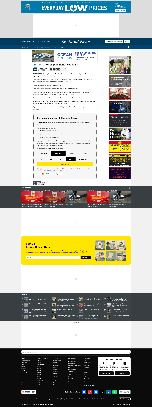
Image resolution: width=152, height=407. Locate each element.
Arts (22, 364)
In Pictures (55, 379)
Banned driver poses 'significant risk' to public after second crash (38, 298)
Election (23, 385)
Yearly (86, 153)
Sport (38, 384)
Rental (70, 386)
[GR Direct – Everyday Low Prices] (76, 7)
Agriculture (24, 362)
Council (23, 379)
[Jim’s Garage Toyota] (120, 120)
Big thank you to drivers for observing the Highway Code (119, 310)
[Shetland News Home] (76, 44)
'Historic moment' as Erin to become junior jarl (64, 310)
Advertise (32, 399)
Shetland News (42, 68)
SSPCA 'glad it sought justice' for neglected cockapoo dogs (92, 298)
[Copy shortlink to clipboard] (59, 69)
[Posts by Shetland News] (35, 69)
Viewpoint (55, 371)
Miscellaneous (87, 362)
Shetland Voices (57, 383)
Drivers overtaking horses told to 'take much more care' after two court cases (65, 305)
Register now (106, 373)
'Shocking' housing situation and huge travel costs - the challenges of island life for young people (119, 300)
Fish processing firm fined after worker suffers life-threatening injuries (37, 311)
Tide (85, 369)
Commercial (72, 361)
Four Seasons (72, 358)
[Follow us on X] (102, 392)
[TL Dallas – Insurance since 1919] (120, 81)
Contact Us (24, 399)
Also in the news (25, 360)
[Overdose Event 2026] (120, 57)
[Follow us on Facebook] (84, 392)
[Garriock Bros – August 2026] (120, 147)
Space (38, 382)
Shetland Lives (56, 385)
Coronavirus (24, 377)
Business (38, 64)
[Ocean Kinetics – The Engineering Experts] (65, 56)
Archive (86, 373)
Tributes (55, 381)
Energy (39, 360)
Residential (71, 384)
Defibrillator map (89, 385)
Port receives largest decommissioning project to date (119, 305)
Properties (71, 382)
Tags (85, 375)
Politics (39, 378)
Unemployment (41, 184)
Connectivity (24, 375)
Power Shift (40, 380)
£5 (51, 159)
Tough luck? (69, 204)
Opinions (55, 365)
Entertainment (41, 362)
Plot (85, 360)
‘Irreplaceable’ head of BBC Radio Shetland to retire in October (65, 316)
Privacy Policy (61, 399)
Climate (23, 370)
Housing (39, 370)
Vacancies (71, 377)
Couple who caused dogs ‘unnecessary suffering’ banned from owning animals (65, 299)
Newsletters (87, 379)
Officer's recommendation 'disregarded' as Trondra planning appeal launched (91, 317)
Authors (86, 377)
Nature (39, 374)
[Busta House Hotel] (120, 134)
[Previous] (128, 188)
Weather (55, 362)
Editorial (55, 373)
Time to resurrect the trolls (91, 309)
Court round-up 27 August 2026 (37, 304)
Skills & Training (72, 379)
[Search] (129, 47)
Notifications (96, 399)
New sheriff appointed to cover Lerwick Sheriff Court (37, 316)
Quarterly (72, 153)
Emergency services (42, 358)
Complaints (79, 399)
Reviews (55, 369)
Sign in (127, 41)
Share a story (40, 399)
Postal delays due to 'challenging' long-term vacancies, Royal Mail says (31, 206)
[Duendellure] (120, 173)
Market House (72, 369)
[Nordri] (120, 107)
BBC (69, 367)
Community (24, 373)
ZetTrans (70, 371)
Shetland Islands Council (74, 365)
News (23, 358)
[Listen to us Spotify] (114, 392)
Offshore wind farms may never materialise (118, 205)
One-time (44, 153)
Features (55, 377)
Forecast (86, 367)
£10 (70, 159)
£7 (60, 159)
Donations (87, 399)
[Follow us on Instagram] (90, 392)
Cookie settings (125, 399)
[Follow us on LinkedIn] (108, 392)
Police (38, 376)
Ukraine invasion (57, 360)
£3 (41, 159)
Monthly (58, 153)
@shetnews (41, 69)
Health (38, 366)
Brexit (23, 366)
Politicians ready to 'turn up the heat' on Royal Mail (97, 205)
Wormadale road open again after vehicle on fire (91, 304)
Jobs (69, 375)
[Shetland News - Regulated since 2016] (28, 392)
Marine (39, 372)
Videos (86, 382)
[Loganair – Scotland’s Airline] (120, 94)
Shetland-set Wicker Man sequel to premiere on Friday (120, 316)
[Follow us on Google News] (125, 392)
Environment (40, 364)
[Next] (130, 188)
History (39, 368)
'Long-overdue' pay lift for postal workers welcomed (53, 205)
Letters (55, 367)
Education (24, 383)
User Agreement (50, 399)
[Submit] (128, 352)
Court (22, 381)
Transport (55, 358)
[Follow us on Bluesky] (96, 392)
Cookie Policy (70, 399)
